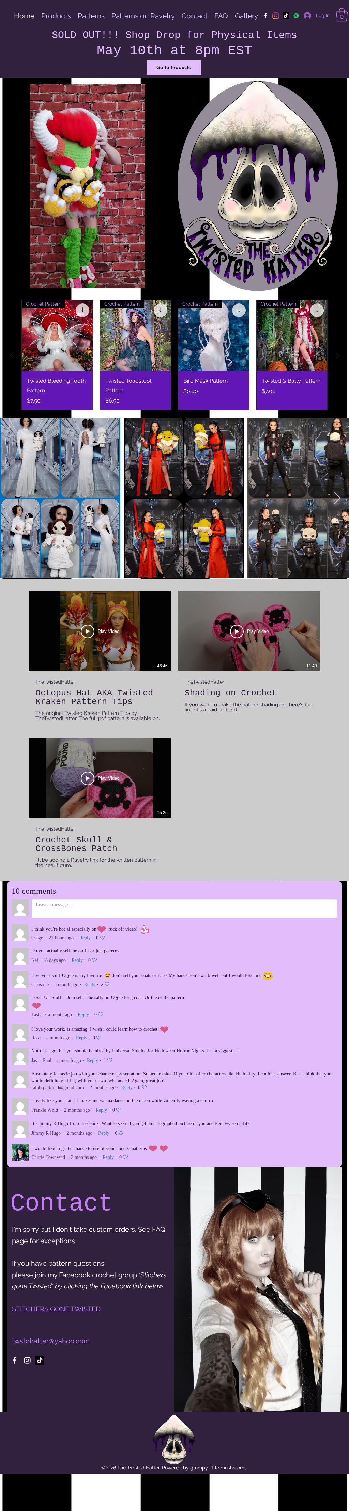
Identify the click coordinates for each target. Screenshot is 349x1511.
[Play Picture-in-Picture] (145, 279)
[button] (342, 14)
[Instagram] (275, 15)
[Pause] (18, 279)
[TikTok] (286, 15)
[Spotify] (296, 15)
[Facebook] (265, 15)
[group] (174, 355)
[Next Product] (337, 355)
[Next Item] (337, 498)
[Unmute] (29, 279)
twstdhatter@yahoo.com (51, 1341)
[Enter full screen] (157, 279)
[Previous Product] (11, 355)
